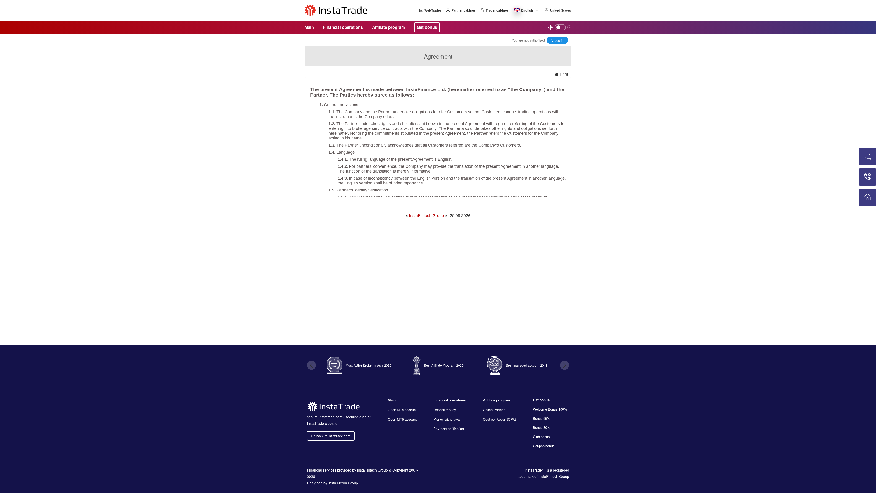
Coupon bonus (544, 445)
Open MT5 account (402, 419)
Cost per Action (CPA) (499, 419)
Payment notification (448, 428)
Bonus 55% (541, 418)
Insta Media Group (343, 482)
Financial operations (449, 400)
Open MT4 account (402, 409)
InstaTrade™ (535, 470)
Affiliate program (496, 400)
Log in (559, 40)
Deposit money (444, 409)
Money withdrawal (446, 419)
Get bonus (541, 399)
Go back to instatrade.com (330, 435)
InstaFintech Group (426, 215)
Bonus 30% (541, 427)
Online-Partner (494, 409)
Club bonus (541, 436)
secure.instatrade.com (324, 417)
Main (392, 400)
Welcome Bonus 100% (550, 409)
